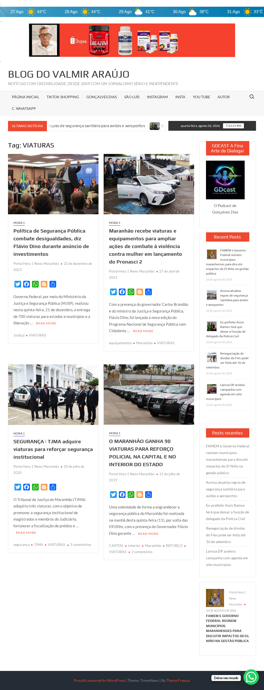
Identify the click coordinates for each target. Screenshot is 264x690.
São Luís (131, 97)
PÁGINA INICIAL (25, 97)
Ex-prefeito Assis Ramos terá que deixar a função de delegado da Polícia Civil (227, 512)
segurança (21, 544)
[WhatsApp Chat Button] (251, 677)
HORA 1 (19, 223)
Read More (46, 323)
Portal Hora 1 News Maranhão (36, 263)
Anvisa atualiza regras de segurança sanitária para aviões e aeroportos (225, 489)
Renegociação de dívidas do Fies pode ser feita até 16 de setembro (225, 535)
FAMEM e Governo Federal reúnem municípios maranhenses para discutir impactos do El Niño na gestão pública (227, 459)
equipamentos (120, 343)
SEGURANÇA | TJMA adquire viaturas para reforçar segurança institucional (53, 449)
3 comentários (80, 545)
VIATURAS (37, 335)
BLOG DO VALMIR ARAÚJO (68, 74)
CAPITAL (116, 545)
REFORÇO (174, 545)
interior (134, 545)
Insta (180, 97)
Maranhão (144, 343)
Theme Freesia (177, 680)
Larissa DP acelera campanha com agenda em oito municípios (227, 558)
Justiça (18, 335)
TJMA (38, 544)
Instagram (157, 97)
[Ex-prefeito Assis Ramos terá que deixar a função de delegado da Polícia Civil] (117, 125)
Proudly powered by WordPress (99, 680)
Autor (224, 97)
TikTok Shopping (63, 97)
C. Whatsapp (24, 108)
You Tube (201, 97)
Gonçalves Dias (101, 97)
